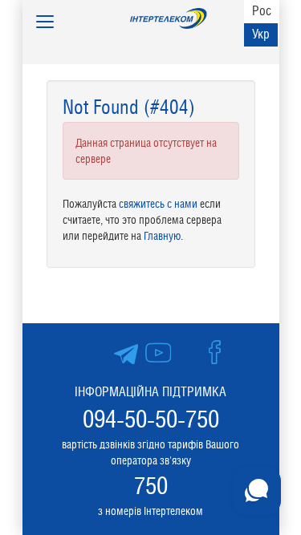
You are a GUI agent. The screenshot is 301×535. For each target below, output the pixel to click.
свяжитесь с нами (158, 203)
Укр (261, 34)
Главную (162, 235)
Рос (261, 10)
